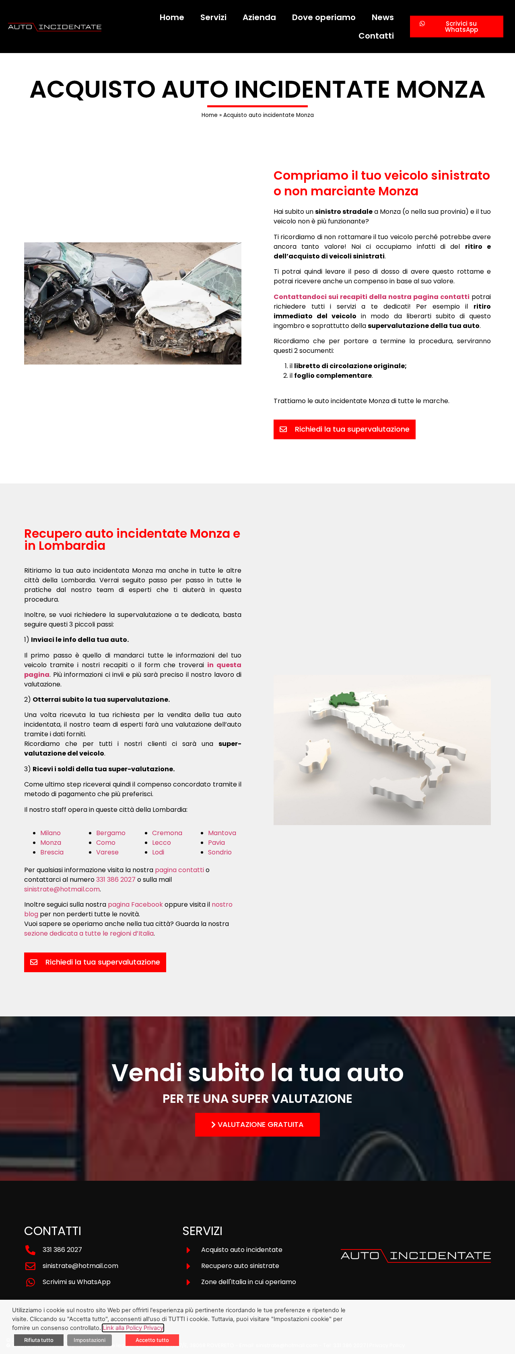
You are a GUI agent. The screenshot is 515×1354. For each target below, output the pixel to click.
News (383, 17)
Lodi (158, 852)
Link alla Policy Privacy (133, 1327)
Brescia (52, 852)
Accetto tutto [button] (152, 1340)
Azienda (259, 17)
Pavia (216, 842)
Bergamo (111, 833)
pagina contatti (179, 870)
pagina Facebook (135, 904)
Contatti (376, 35)
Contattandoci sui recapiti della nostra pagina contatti (372, 296)
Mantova (222, 833)
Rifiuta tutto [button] (39, 1340)
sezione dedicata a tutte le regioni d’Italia (89, 933)
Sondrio (220, 852)
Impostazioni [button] (89, 1340)
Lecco (161, 842)
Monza (50, 842)
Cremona (167, 833)
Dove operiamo (324, 17)
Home (172, 17)
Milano (50, 833)
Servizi (213, 17)
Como (105, 842)
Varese (107, 852)
